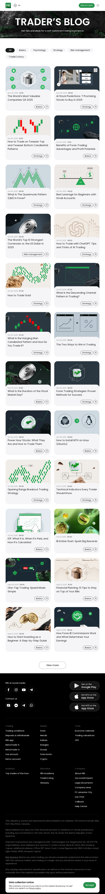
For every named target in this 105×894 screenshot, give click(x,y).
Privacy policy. (35, 888)
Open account (86, 5)
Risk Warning (11, 857)
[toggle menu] (98, 5)
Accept (89, 885)
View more (52, 665)
